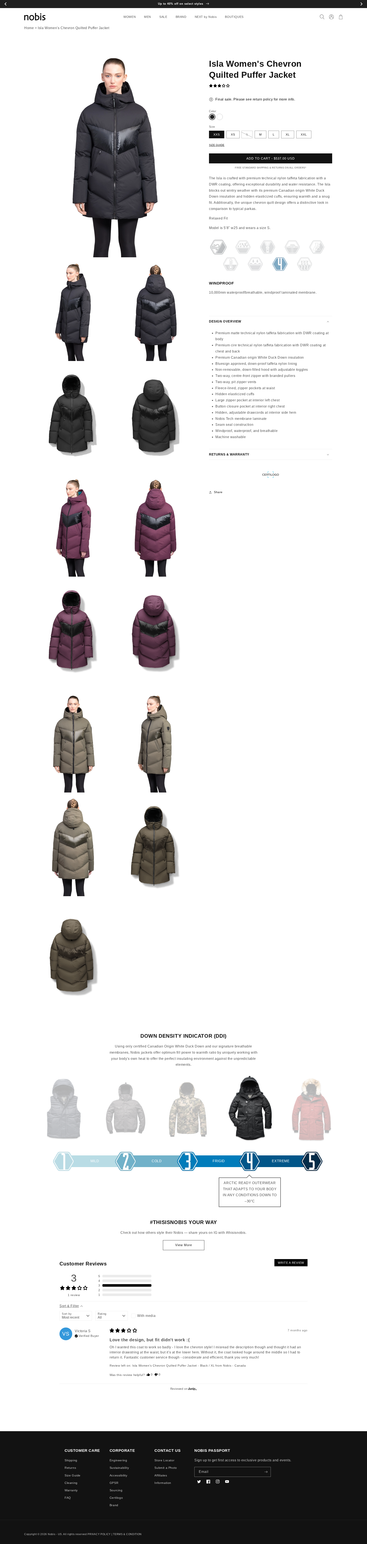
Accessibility (118, 1475)
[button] (131, 16)
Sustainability (119, 1467)
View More (183, 1245)
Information (162, 1483)
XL (288, 134)
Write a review (291, 1262)
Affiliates (160, 1475)
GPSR (114, 1483)
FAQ (68, 1497)
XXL (304, 134)
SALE (163, 16)
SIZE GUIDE (216, 145)
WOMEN (129, 16)
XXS (216, 134)
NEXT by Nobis (206, 16)
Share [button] (218, 492)
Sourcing (116, 1490)
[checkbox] (147, 1315)
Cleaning (71, 1483)
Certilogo (116, 1497)
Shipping (71, 1460)
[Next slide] (361, 4)
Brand (114, 1505)
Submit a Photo (165, 1467)
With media (146, 1316)
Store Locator (164, 1460)
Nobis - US (55, 1534)
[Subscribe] (266, 1472)
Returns (70, 1467)
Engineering (118, 1460)
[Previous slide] (5, 4)
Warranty (71, 1490)
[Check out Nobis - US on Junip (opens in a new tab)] (192, 1389)
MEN (147, 16)
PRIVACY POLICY (99, 1534)
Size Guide (72, 1475)
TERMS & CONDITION (127, 1534)
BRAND (181, 16)
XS (233, 134)
